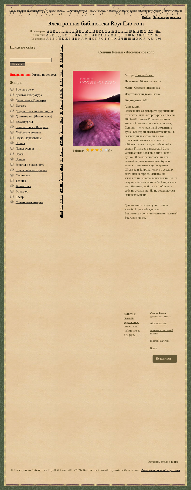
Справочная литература (31, 170)
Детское (21, 105)
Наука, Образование (29, 138)
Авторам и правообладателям (160, 470)
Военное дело (25, 89)
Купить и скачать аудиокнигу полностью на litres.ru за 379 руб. (132, 324)
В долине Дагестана (159, 340)
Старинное (23, 175)
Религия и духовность (30, 164)
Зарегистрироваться (167, 17)
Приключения (25, 148)
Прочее (20, 159)
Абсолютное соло (158, 323)
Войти (146, 17)
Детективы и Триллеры (31, 100)
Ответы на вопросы (44, 74)
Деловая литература (29, 95)
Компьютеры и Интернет (32, 127)
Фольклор (22, 191)
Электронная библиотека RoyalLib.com (96, 23)
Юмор (20, 197)
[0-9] (158, 31)
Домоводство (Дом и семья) (34, 116)
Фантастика (23, 186)
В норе (153, 348)
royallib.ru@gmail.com (124, 470)
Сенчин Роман (144, 75)
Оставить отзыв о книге (163, 461)
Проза (20, 154)
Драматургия (24, 121)
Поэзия (20, 143)
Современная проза (147, 87)
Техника (21, 180)
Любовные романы (28, 132)
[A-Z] (150, 31)
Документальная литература (34, 111)
